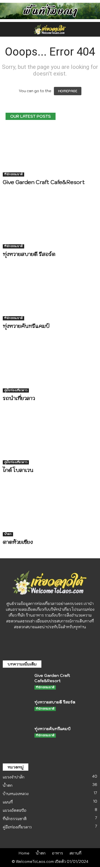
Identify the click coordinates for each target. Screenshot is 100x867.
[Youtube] (56, 638)
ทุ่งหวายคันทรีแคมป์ (26, 326)
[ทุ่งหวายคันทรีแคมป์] (50, 295)
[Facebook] (45, 638)
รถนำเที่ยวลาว (19, 398)
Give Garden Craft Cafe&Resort (44, 182)
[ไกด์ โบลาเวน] (50, 439)
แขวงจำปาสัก (13, 777)
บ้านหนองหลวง (16, 793)
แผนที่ (8, 802)
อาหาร (57, 853)
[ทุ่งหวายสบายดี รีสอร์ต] (50, 223)
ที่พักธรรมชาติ (13, 174)
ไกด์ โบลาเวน (18, 470)
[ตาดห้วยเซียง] (50, 511)
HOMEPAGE (67, 91)
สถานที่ (75, 853)
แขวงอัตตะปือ (14, 810)
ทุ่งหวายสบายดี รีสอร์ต (29, 254)
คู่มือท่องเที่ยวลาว (16, 390)
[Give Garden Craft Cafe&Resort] (50, 151)
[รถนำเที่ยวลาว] (50, 367)
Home (24, 853)
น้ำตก (8, 534)
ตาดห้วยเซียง (18, 542)
